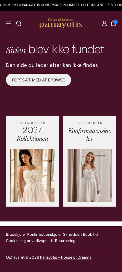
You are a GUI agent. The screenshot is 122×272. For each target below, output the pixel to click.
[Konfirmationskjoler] (90, 175)
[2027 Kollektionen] (32, 175)
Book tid (90, 234)
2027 (32, 133)
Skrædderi (72, 234)
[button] (18, 23)
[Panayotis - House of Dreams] (61, 23)
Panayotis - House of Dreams (66, 257)
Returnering (65, 240)
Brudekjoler (16, 234)
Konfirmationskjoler (44, 234)
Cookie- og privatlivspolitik (30, 240)
